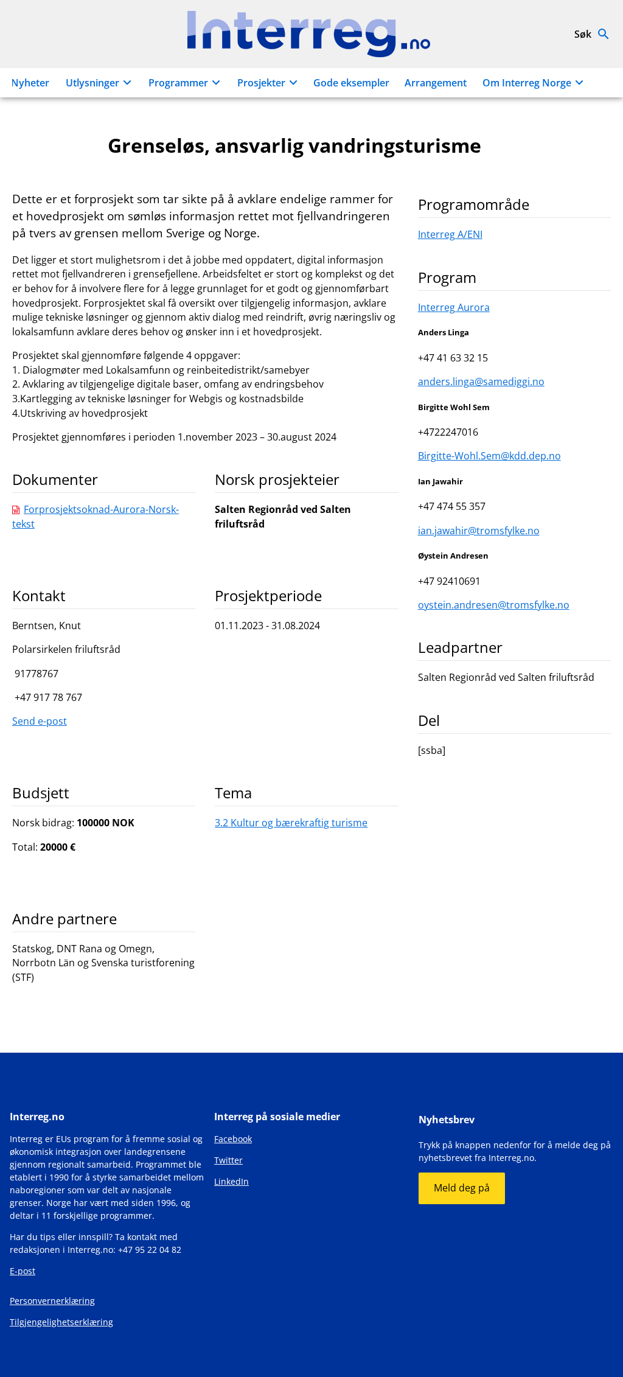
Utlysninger (92, 82)
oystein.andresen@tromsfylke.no (493, 605)
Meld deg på (462, 1187)
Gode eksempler (351, 82)
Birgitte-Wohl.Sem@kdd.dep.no (489, 455)
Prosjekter (261, 82)
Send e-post (39, 721)
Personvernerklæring (52, 1300)
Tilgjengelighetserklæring (61, 1322)
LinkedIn (231, 1181)
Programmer (178, 82)
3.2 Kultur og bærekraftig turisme (291, 822)
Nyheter (30, 82)
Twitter (228, 1160)
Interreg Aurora (454, 307)
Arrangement (436, 82)
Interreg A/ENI (450, 234)
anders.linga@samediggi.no (481, 381)
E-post (22, 1271)
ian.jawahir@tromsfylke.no (479, 530)
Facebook (233, 1139)
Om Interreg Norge (526, 82)
